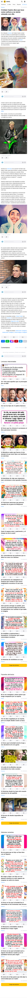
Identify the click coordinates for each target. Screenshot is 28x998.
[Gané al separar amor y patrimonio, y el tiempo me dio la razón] (14, 521)
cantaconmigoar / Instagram (20, 332)
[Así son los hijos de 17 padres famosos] (14, 395)
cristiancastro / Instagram (21, 330)
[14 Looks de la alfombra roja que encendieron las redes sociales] (14, 757)
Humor (2, 482)
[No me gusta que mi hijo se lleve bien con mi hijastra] (14, 842)
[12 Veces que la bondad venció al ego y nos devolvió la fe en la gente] (14, 732)
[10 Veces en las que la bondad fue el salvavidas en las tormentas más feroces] (14, 892)
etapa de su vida (15, 321)
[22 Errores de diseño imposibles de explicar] (14, 805)
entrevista (9, 168)
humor (21, 39)
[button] (5, 337)
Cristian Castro (19, 316)
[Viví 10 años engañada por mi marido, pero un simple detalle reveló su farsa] (14, 708)
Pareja (2, 506)
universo (10, 33)
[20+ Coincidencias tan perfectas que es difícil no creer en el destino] (14, 545)
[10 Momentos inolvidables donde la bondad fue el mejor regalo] (14, 916)
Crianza (2, 407)
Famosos (3, 771)
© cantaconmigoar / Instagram (6, 89)
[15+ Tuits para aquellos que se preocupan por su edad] (14, 371)
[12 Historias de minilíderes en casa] (14, 649)
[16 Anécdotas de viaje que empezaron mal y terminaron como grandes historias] (14, 468)
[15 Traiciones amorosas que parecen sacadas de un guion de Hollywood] (14, 492)
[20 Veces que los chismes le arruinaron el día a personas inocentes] (14, 418)
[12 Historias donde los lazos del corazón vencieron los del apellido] (14, 781)
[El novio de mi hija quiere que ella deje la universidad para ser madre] (14, 966)
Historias (3, 7)
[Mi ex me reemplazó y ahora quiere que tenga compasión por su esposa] (14, 684)
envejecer (9, 317)
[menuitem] (3, 4)
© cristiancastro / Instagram (6, 155)
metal (2, 111)
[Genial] (7, 2)
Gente (2, 385)
